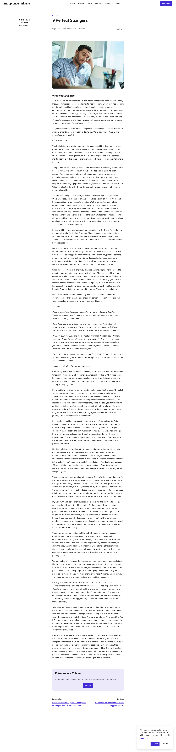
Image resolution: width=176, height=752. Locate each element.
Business (98, 4)
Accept (155, 744)
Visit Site (88, 686)
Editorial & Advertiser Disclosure (24, 23)
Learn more (144, 738)
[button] (121, 29)
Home (72, 4)
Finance (108, 4)
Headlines (81, 4)
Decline (165, 744)
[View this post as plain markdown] (118, 29)
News (90, 4)
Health (55, 15)
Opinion (117, 4)
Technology (166, 4)
